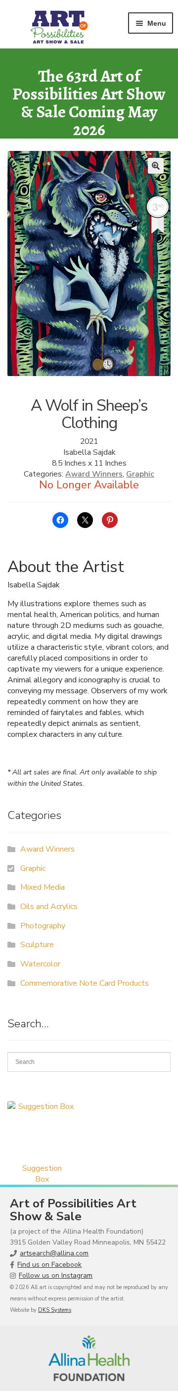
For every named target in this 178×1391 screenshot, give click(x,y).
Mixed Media (42, 887)
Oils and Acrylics (49, 906)
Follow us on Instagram (55, 1275)
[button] (156, 166)
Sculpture (37, 944)
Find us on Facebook (49, 1264)
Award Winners (94, 474)
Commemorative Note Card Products (84, 983)
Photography (42, 925)
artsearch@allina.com (54, 1253)
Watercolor (40, 964)
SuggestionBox (42, 1174)
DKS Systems (54, 1310)
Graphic (140, 474)
